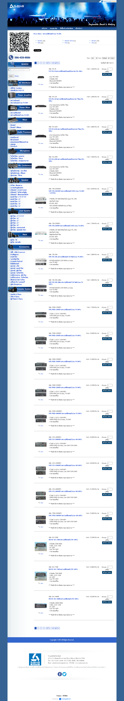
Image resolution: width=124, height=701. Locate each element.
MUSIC (94, 41)
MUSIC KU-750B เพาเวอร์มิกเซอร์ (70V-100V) (63, 569)
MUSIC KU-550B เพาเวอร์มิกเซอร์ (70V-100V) (63, 540)
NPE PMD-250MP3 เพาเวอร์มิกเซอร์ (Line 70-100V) (65, 335)
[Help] (17, 76)
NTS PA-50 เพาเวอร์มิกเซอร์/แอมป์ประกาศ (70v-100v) (65, 71)
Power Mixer (37, 34)
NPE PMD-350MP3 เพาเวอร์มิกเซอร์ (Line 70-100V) (65, 361)
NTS (66, 43)
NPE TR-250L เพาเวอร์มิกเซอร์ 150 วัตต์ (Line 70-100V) (66, 257)
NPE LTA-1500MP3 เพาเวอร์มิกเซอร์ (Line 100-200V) (65, 465)
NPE (39, 43)
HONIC (40, 41)
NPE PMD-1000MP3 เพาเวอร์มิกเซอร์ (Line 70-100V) (65, 413)
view (41, 84)
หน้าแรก (44, 28)
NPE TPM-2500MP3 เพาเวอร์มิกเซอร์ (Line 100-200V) (65, 515)
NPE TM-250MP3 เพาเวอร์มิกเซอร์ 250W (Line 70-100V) (66, 226)
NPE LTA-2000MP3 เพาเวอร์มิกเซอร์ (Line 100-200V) (65, 491)
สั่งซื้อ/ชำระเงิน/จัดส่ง (66, 28)
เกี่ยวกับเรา (78, 28)
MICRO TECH (69, 41)
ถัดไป (48, 63)
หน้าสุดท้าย (55, 63)
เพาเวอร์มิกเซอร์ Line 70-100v (52, 34)
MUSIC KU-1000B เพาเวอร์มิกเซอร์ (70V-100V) (63, 599)
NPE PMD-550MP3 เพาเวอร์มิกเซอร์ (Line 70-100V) (65, 387)
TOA (93, 43)
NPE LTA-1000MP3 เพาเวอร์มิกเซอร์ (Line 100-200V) (65, 439)
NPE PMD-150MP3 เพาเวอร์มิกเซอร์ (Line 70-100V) (65, 309)
